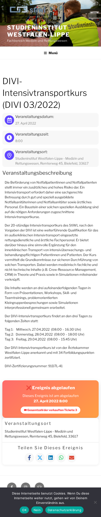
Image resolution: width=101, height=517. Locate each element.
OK (24, 510)
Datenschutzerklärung (64, 510)
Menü (53, 53)
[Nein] (95, 502)
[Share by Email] (71, 457)
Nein (37, 510)
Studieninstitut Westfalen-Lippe (38, 31)
